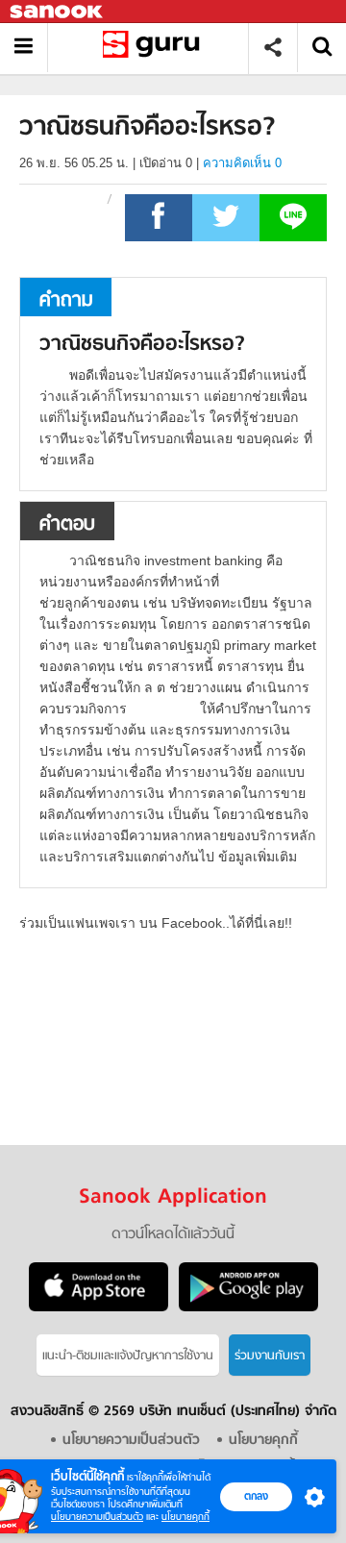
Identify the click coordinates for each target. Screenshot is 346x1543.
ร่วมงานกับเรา (270, 1356)
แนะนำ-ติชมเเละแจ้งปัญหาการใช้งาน (127, 1356)
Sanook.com (58, 12)
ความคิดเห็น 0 (242, 163)
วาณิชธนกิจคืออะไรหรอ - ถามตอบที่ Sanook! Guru (155, 47)
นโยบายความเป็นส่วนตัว (97, 1516)
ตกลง (256, 1496)
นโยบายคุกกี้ (185, 1516)
